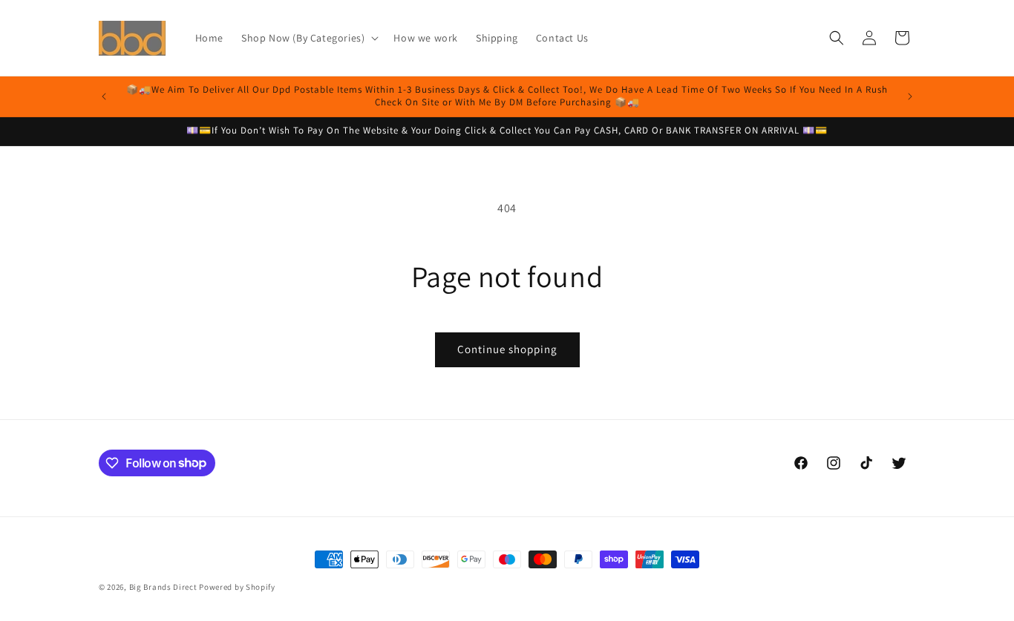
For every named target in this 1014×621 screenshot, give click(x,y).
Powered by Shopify (237, 587)
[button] (308, 37)
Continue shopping (507, 349)
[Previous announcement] (104, 96)
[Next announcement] (910, 96)
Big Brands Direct (163, 587)
